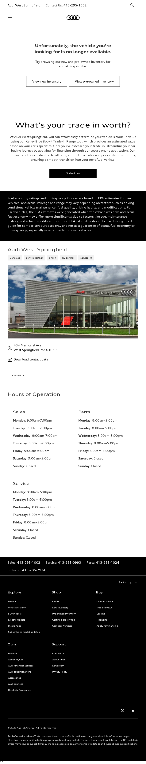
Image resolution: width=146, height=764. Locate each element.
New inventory (60, 607)
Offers (55, 601)
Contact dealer (105, 601)
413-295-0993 (69, 562)
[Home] (73, 17)
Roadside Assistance (19, 689)
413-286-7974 (33, 570)
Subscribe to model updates (24, 631)
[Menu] (11, 18)
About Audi (58, 659)
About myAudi (16, 659)
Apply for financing (107, 625)
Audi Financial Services (20, 665)
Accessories (14, 677)
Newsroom (58, 665)
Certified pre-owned (63, 619)
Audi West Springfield (24, 5)
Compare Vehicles (62, 625)
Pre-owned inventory (64, 613)
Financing (102, 619)
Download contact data (31, 359)
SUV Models (14, 613)
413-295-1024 (107, 562)
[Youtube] (133, 710)
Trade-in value (105, 607)
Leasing (101, 613)
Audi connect (15, 683)
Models (12, 601)
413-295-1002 (75, 5)
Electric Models (16, 619)
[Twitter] (122, 710)
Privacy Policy (59, 671)
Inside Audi (14, 625)
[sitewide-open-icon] (132, 5)
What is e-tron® (17, 607)
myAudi (12, 653)
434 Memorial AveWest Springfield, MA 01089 (35, 347)
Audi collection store (19, 671)
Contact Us (58, 653)
